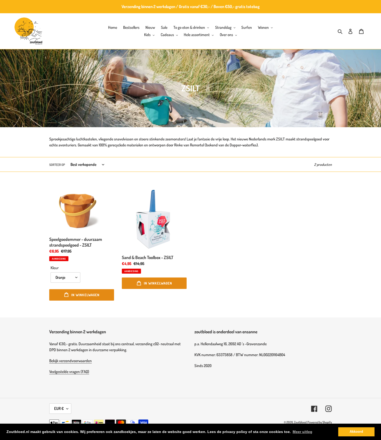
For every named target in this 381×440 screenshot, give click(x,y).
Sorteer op (57, 165)
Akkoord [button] (356, 432)
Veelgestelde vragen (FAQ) (69, 371)
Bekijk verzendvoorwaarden (70, 360)
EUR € (59, 408)
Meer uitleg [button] (302, 432)
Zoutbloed (300, 422)
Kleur (55, 267)
